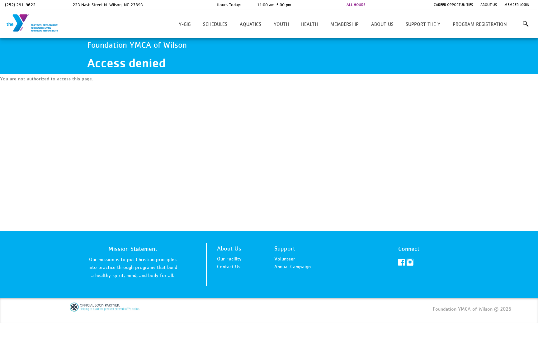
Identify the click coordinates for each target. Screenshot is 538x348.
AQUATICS (250, 24)
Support (284, 248)
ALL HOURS (356, 4)
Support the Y (423, 24)
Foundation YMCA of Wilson (36, 23)
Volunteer (284, 258)
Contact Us (228, 266)
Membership (344, 24)
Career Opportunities (453, 4)
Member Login (516, 4)
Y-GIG (185, 24)
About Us (488, 4)
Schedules (215, 24)
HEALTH (309, 24)
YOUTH (281, 24)
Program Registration (480, 24)
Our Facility (229, 258)
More (525, 24)
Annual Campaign (292, 266)
